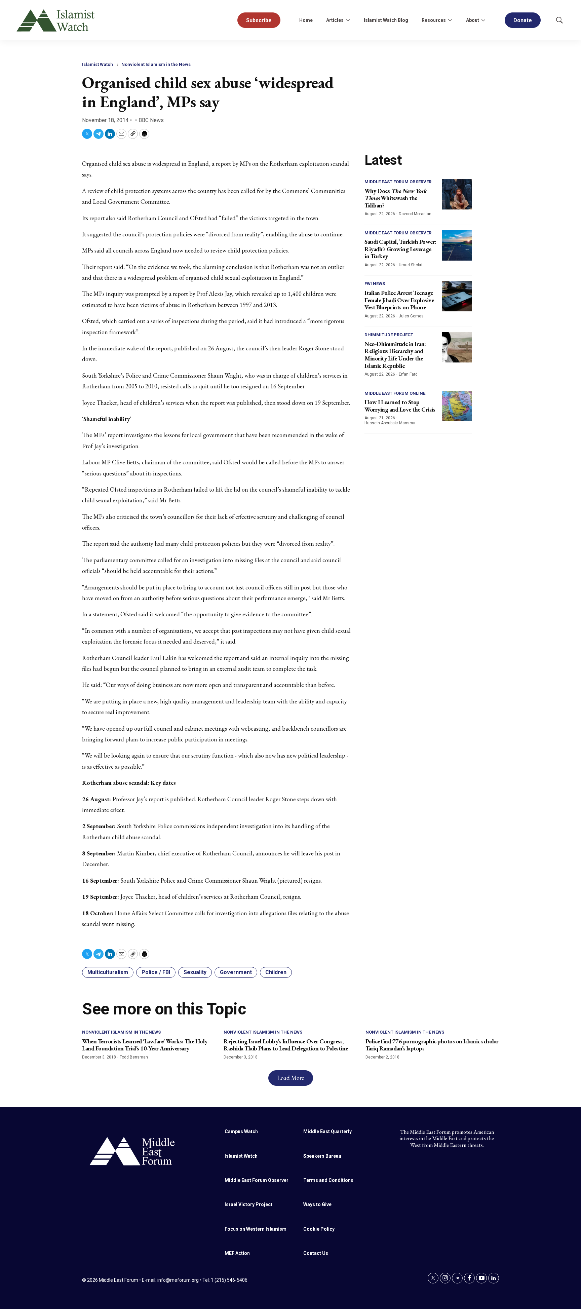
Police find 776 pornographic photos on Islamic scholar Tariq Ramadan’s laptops (432, 1044)
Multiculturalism (107, 972)
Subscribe (259, 20)
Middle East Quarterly (327, 1131)
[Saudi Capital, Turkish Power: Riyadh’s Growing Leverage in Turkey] (457, 245)
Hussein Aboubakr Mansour (390, 423)
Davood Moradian (415, 213)
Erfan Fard (408, 374)
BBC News (151, 120)
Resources (434, 20)
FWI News (374, 283)
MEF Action (237, 1253)
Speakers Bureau (322, 1156)
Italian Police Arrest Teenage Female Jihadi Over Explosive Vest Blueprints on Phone (399, 300)
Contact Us (315, 1253)
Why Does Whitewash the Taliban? (395, 198)
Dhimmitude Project (388, 334)
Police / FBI (156, 972)
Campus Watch (241, 1131)
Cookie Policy (319, 1229)
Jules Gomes (411, 316)
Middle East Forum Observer (397, 181)
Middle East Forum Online (394, 393)
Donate (522, 20)
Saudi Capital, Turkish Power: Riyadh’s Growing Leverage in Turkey (400, 249)
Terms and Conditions (328, 1180)
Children (275, 972)
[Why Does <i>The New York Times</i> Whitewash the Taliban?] (457, 194)
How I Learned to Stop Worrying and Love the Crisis (399, 405)
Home (306, 20)
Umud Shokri (410, 265)
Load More (290, 1078)
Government (236, 972)
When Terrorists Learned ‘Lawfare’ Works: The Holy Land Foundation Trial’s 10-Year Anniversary (144, 1044)
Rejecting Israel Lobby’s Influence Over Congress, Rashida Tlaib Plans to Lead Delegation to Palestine (286, 1044)
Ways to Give (317, 1204)
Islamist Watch (97, 64)
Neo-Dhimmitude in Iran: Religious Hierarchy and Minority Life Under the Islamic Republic (395, 355)
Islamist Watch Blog (386, 20)
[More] (347, 20)
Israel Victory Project (248, 1204)
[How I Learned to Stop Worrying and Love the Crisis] (457, 406)
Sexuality (195, 972)
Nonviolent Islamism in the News (156, 64)
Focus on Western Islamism (255, 1229)
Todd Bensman (134, 1057)
